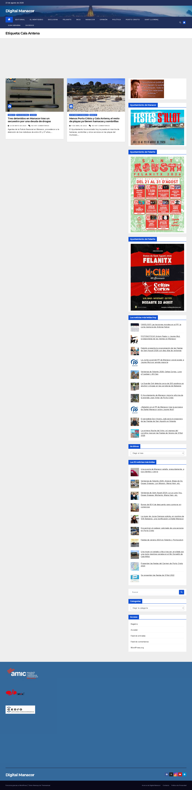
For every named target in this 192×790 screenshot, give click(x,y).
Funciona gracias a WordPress (16, 785)
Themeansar (45, 785)
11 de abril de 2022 (79, 126)
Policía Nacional (22, 115)
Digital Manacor (20, 11)
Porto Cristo (133, 20)
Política (116, 20)
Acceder (134, 630)
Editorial (20, 20)
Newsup (36, 785)
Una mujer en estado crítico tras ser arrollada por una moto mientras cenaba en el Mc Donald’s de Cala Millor (162, 554)
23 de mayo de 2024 (18, 126)
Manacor (90, 20)
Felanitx (67, 20)
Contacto (166, 785)
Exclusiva (53, 20)
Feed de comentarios (140, 642)
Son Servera (14, 25)
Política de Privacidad (178, 785)
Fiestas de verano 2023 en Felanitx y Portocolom (162, 540)
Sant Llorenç (152, 20)
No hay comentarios (40, 126)
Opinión (103, 20)
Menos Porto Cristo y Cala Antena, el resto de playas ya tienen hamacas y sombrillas (94, 120)
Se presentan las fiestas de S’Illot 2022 (157, 575)
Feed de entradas (138, 636)
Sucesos (29, 25)
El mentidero (36, 20)
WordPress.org (137, 647)
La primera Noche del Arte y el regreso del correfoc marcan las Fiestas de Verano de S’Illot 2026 (162, 433)
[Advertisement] (96, 55)
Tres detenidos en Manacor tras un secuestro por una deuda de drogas (29, 120)
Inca (78, 20)
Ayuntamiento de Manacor (79, 115)
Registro (134, 624)
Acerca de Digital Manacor (151, 785)
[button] (180, 22)
